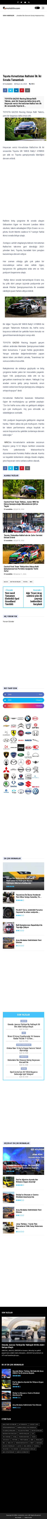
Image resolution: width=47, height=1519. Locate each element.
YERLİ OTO (10, 1443)
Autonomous (23, 1424)
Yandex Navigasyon (22, 1443)
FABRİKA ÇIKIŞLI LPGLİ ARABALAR (26, 1427)
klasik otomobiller (9, 1446)
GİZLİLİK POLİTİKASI (23, 1430)
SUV (33, 1433)
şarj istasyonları (8, 1452)
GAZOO (16, 342)
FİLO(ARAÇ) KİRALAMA (9, 1430)
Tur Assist (6, 1439)
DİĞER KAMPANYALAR (9, 1427)
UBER (31, 1439)
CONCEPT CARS (34, 1424)
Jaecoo (23, 1021)
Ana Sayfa (18, 1517)
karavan (39, 1443)
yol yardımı (14, 1449)
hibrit (32, 1443)
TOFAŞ (14, 1436)
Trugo (34, 1436)
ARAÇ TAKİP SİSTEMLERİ (9, 1424)
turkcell (36, 1446)
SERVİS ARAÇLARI (24, 1433)
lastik (19, 1446)
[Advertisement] (23, 44)
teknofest (23, 1056)
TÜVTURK (14, 1439)
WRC (33, 84)
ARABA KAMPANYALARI (23, 1044)
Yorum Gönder (8, 622)
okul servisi (27, 1446)
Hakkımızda (28, 1517)
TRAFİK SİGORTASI (24, 1436)
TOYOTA (25, 581)
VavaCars (39, 1439)
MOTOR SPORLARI (15, 581)
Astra (38, 15)
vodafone (6, 1449)
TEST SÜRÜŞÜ (6, 1436)
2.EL (24, 1033)
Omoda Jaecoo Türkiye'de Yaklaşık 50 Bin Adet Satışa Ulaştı (23, 1346)
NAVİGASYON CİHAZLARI (10, 1433)
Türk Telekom (24, 1439)
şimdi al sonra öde (23, 1452)
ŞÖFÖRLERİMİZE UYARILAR (28, 1449)
